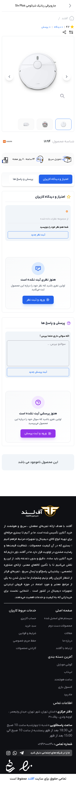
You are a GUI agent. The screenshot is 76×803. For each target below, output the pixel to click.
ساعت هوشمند (63, 680)
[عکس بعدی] (9, 77)
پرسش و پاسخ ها (23, 179)
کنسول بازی (65, 687)
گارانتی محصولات (26, 648)
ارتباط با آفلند (64, 648)
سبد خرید (30, 626)
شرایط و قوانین (27, 633)
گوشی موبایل (64, 665)
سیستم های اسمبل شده (58, 618)
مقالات (68, 633)
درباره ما (67, 641)
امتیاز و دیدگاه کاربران (55, 179)
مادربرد (68, 694)
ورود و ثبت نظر (36, 300)
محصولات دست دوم (60, 626)
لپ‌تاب (68, 672)
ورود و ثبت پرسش (36, 433)
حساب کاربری (28, 618)
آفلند (65, 18)
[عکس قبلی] (67, 77)
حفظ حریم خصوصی (24, 641)
